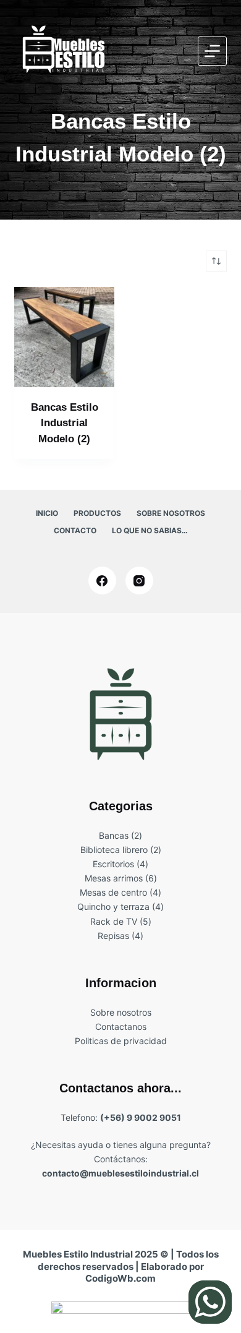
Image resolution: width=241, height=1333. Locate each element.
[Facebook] (102, 580)
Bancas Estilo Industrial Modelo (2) (64, 423)
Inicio (47, 513)
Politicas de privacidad (121, 1040)
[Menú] (212, 51)
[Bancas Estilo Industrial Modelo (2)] (64, 337)
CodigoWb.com (120, 1278)
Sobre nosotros (171, 513)
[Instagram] (139, 580)
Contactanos (120, 1026)
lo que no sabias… (150, 530)
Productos (97, 513)
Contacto (75, 530)
